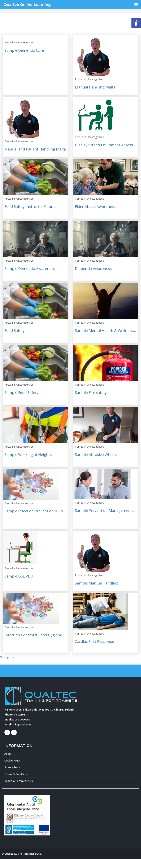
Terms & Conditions (16, 774)
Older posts (7, 657)
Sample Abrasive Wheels (96, 454)
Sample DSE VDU (18, 576)
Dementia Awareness (93, 268)
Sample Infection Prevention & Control (37, 511)
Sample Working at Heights (28, 454)
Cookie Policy (12, 760)
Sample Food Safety (21, 392)
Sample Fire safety (91, 392)
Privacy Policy (12, 767)
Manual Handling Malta (95, 87)
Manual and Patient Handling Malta (35, 149)
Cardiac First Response (94, 641)
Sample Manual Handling (96, 583)
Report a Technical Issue (19, 781)
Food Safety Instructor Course (30, 206)
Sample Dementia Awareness (29, 268)
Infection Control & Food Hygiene (33, 635)
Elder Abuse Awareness (95, 206)
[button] (136, 23)
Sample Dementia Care (24, 50)
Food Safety (14, 330)
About (8, 753)
